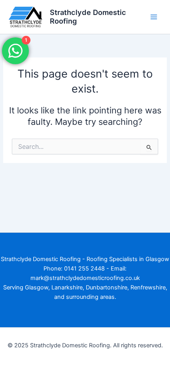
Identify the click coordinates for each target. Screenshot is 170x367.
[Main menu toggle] (153, 17)
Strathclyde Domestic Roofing (88, 16)
